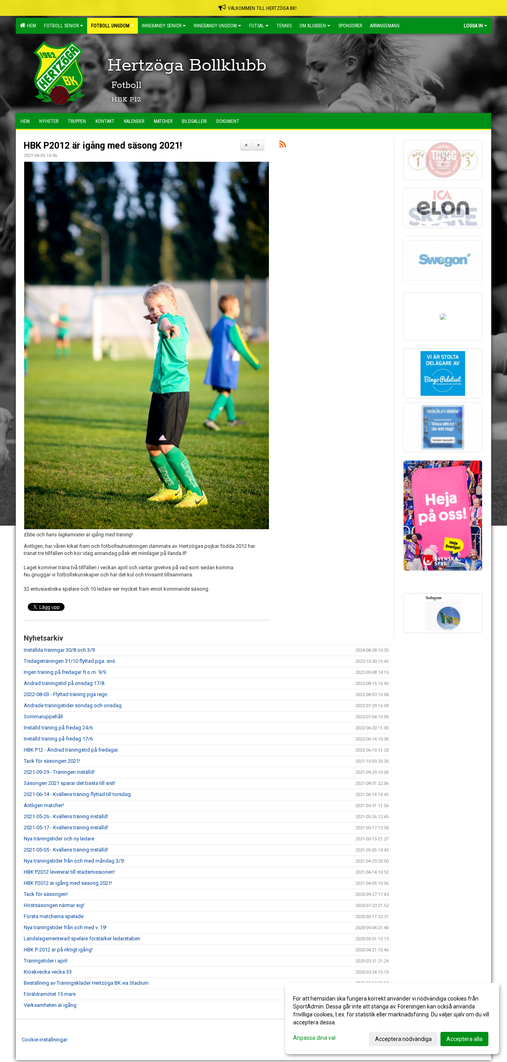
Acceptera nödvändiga (403, 1039)
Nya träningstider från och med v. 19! (65, 927)
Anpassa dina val (314, 1038)
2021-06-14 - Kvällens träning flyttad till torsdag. (78, 794)
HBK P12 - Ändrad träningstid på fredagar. (71, 750)
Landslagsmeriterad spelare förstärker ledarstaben (82, 938)
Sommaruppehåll (43, 716)
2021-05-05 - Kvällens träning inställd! (66, 850)
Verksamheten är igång (50, 1005)
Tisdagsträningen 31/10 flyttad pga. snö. (70, 661)
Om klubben (312, 26)
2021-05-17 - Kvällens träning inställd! (66, 827)
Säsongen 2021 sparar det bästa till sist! (69, 783)
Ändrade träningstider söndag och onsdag (73, 705)
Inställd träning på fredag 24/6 (58, 728)
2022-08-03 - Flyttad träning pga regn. (66, 694)
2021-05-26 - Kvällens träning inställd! (66, 816)
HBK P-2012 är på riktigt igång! (58, 950)
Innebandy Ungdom (215, 26)
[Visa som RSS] (282, 146)
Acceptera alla (464, 1039)
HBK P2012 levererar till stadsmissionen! (69, 872)
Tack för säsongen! (46, 894)
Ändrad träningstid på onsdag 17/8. (64, 683)
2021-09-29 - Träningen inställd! (59, 772)
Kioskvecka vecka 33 (48, 972)
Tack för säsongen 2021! (52, 761)
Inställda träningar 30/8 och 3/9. (60, 650)
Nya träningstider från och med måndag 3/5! (74, 861)
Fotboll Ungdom (110, 26)
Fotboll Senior (61, 26)
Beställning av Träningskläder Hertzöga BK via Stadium (86, 983)
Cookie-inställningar (44, 1040)
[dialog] (392, 1018)
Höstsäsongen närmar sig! (54, 905)
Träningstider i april (45, 961)
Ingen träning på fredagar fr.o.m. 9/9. (65, 672)
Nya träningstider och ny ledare (59, 839)
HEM (30, 26)
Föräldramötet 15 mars (50, 994)
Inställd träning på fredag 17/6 (58, 739)
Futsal (256, 26)
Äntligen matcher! (44, 805)
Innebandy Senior (161, 26)
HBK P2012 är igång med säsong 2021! (103, 145)
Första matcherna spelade (54, 916)
